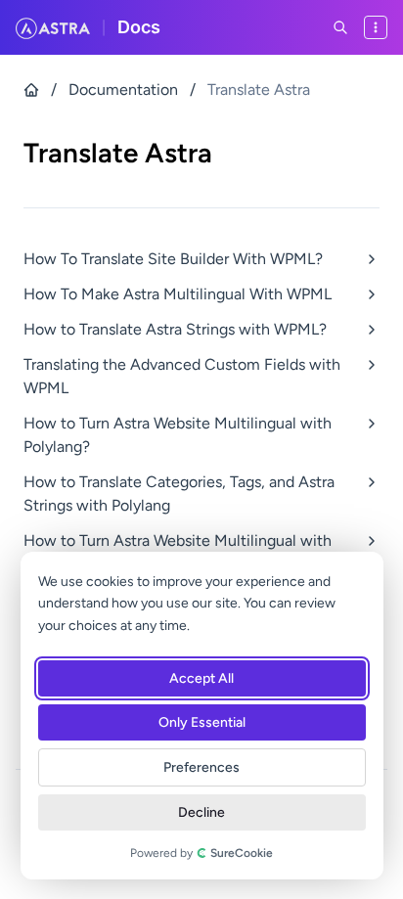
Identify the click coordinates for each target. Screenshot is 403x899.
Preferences (202, 767)
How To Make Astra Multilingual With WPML (177, 294)
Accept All (202, 678)
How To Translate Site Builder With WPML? (173, 258)
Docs (138, 27)
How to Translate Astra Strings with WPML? (175, 329)
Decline (202, 812)
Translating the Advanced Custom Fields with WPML (181, 376)
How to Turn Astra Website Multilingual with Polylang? (177, 435)
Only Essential (202, 722)
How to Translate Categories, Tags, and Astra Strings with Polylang (179, 493)
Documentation (123, 89)
